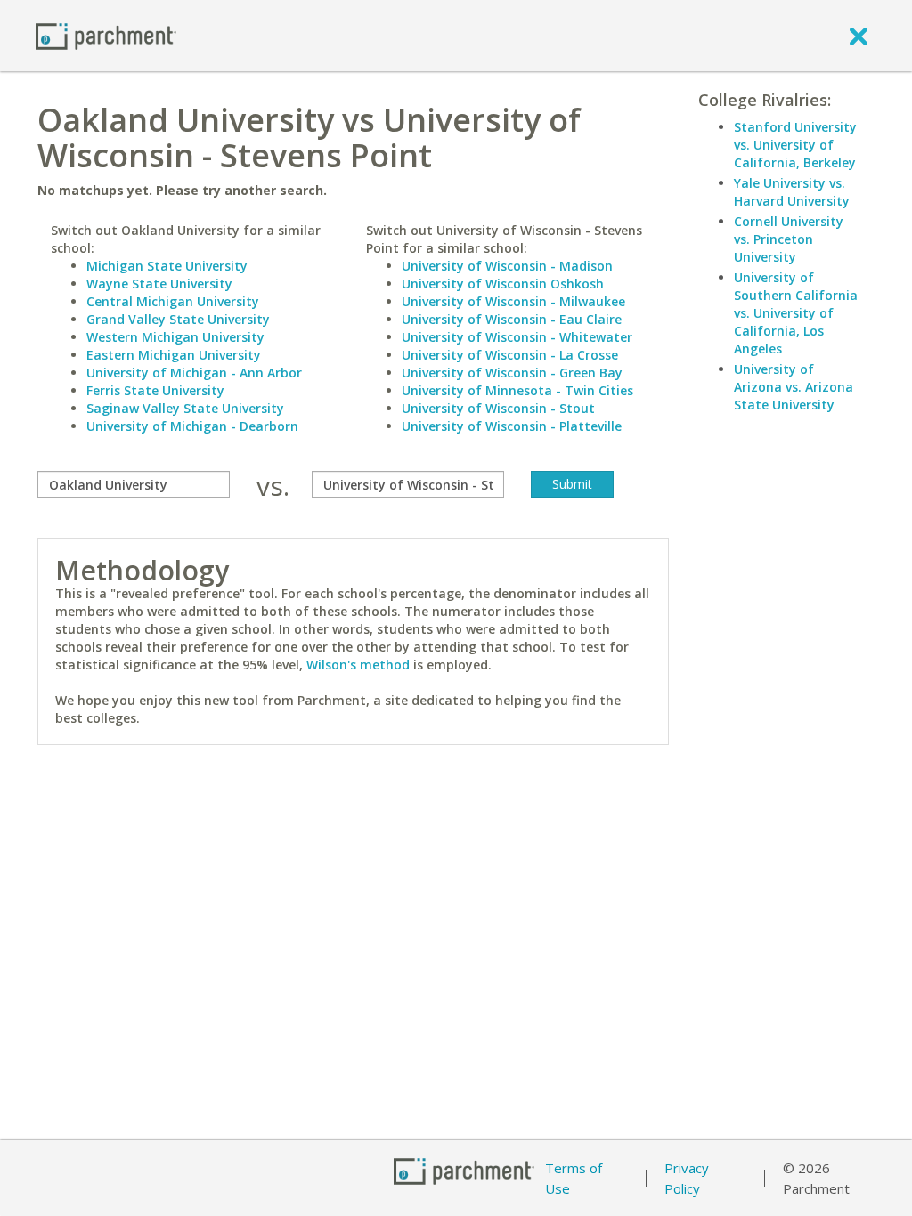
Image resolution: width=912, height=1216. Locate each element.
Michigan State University (167, 265)
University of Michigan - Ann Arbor (194, 372)
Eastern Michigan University (173, 354)
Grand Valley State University (178, 319)
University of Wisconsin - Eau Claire (512, 319)
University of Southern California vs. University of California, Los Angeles (796, 313)
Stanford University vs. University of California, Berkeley (795, 144)
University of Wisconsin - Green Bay (512, 372)
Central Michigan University (172, 301)
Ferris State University (155, 390)
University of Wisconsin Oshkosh (503, 283)
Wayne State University (159, 283)
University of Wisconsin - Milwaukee (513, 301)
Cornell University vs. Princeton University (788, 239)
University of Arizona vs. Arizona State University (793, 387)
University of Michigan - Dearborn (192, 425)
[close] (858, 35)
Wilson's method (358, 664)
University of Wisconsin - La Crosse (510, 354)
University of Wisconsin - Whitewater (517, 336)
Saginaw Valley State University (185, 408)
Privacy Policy (686, 1178)
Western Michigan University (175, 336)
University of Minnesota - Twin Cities (517, 390)
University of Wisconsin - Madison (507, 265)
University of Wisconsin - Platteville (512, 425)
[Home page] (106, 35)
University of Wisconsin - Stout (498, 408)
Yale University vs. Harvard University (792, 191)
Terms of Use (573, 1178)
